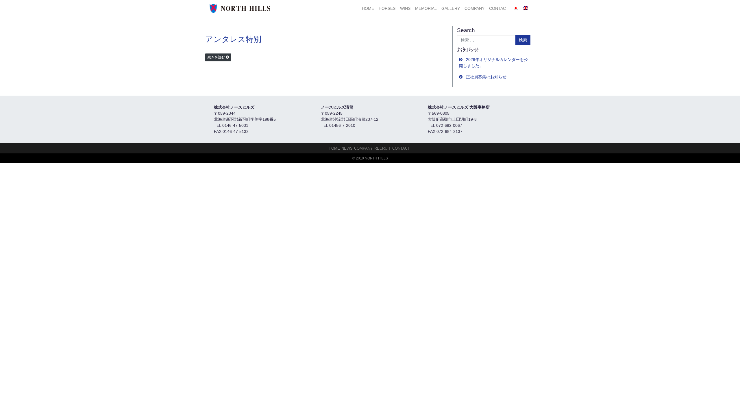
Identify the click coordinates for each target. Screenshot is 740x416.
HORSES (387, 8)
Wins (405, 8)
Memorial (426, 8)
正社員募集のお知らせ (486, 77)
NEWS (347, 148)
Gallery (450, 8)
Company (474, 8)
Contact (498, 8)
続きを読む (216, 57)
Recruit (382, 148)
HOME (368, 8)
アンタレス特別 (233, 39)
